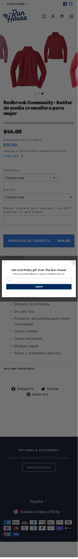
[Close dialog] (73, 262)
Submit (38, 286)
